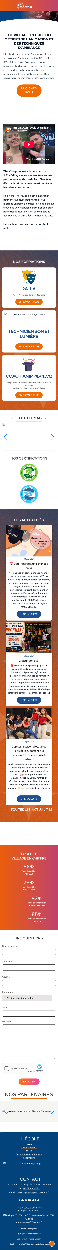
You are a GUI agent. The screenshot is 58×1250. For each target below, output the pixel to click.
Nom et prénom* (10, 946)
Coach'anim (29, 1157)
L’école (29, 1144)
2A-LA (29, 1151)
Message (7, 1021)
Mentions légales (29, 1228)
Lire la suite (29, 614)
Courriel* (6, 976)
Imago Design (34, 1239)
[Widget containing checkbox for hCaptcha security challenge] (23, 1068)
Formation (7, 992)
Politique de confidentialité (29, 1233)
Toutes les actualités (31, 809)
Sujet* (5, 1007)
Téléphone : (8, 961)
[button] (5, 437)
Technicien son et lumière (29, 1154)
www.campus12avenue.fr (29, 1222)
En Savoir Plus (29, 301)
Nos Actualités (29, 1147)
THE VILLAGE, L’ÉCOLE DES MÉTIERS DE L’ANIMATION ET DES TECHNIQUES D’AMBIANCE (29, 41)
